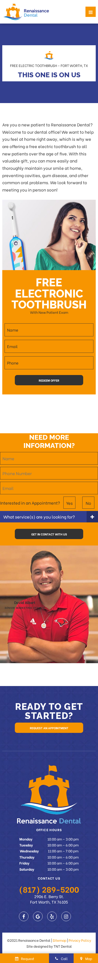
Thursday (26, 856)
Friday (24, 862)
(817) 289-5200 (49, 889)
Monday (25, 838)
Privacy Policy (80, 940)
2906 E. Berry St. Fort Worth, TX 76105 (49, 899)
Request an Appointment (49, 728)
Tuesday (26, 844)
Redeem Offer (49, 380)
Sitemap (59, 940)
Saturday (26, 869)
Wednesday (29, 850)
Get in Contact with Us (49, 534)
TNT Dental (63, 946)
